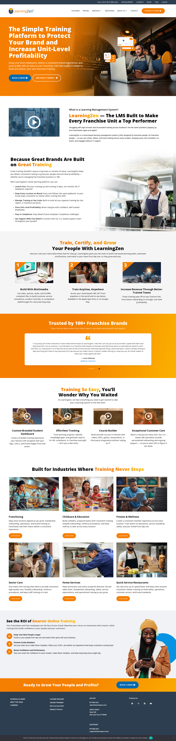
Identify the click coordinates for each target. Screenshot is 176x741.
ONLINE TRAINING (57, 702)
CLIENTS (139, 2)
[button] (88, 368)
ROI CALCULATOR (57, 706)
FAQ (156, 2)
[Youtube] (151, 703)
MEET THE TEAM (16, 702)
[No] (173, 738)
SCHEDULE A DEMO (17, 699)
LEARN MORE (15, 536)
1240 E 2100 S (95, 709)
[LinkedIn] (144, 703)
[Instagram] (138, 703)
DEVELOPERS (127, 2)
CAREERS (14, 705)
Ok (151, 738)
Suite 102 (93, 712)
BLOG (149, 2)
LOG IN (164, 2)
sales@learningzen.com (98, 705)
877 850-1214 (94, 702)
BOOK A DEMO (19, 78)
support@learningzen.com (99, 731)
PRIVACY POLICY (56, 709)
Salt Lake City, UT (96, 715)
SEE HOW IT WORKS (46, 78)
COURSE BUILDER (57, 699)
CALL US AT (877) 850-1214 (107, 2)
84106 (104, 715)
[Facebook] (132, 703)
